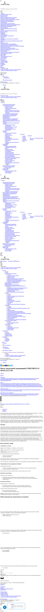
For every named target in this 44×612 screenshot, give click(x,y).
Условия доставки (3, 592)
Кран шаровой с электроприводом (18, 378)
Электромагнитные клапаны (13, 275)
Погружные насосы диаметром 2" (7, 393)
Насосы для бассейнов (4, 389)
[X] (6, 365)
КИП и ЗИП (9, 326)
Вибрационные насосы (33, 394)
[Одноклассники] (2, 365)
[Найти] (1, 12)
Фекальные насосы (30, 389)
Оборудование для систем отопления (23, 385)
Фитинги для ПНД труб (12, 386)
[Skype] (10, 365)
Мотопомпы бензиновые (11, 385)
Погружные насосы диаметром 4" (8, 394)
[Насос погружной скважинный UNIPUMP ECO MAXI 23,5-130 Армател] (14, 403)
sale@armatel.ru (4, 81)
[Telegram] (12, 365)
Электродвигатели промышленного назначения (33, 386)
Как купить (7, 332)
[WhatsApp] (9, 365)
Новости (2, 587)
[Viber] (7, 365)
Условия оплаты (3, 591)
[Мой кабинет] (0, 254)
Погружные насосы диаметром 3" (20, 393)
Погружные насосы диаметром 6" (21, 394)
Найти (2, 603)
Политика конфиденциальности (6, 588)
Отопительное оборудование (13, 322)
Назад (7, 271)
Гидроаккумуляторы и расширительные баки (15, 384)
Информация (3, 589)
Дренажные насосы (22, 389)
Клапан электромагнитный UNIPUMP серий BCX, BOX (11, 383)
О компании (2, 586)
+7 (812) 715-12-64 (4, 68)
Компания (7, 338)
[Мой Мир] (4, 365)
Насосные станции (26, 383)
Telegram (4, 84)
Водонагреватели (20, 386)
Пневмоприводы (28, 378)
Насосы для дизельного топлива (15, 390)
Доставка (4, 411)
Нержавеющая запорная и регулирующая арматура (17, 287)
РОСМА (9, 295)
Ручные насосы (6, 390)
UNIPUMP (9, 307)
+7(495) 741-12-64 (8, 70)
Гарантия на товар (4, 593)
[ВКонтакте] (1, 365)
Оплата (4, 410)
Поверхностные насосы (14, 389)
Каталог (6, 272)
